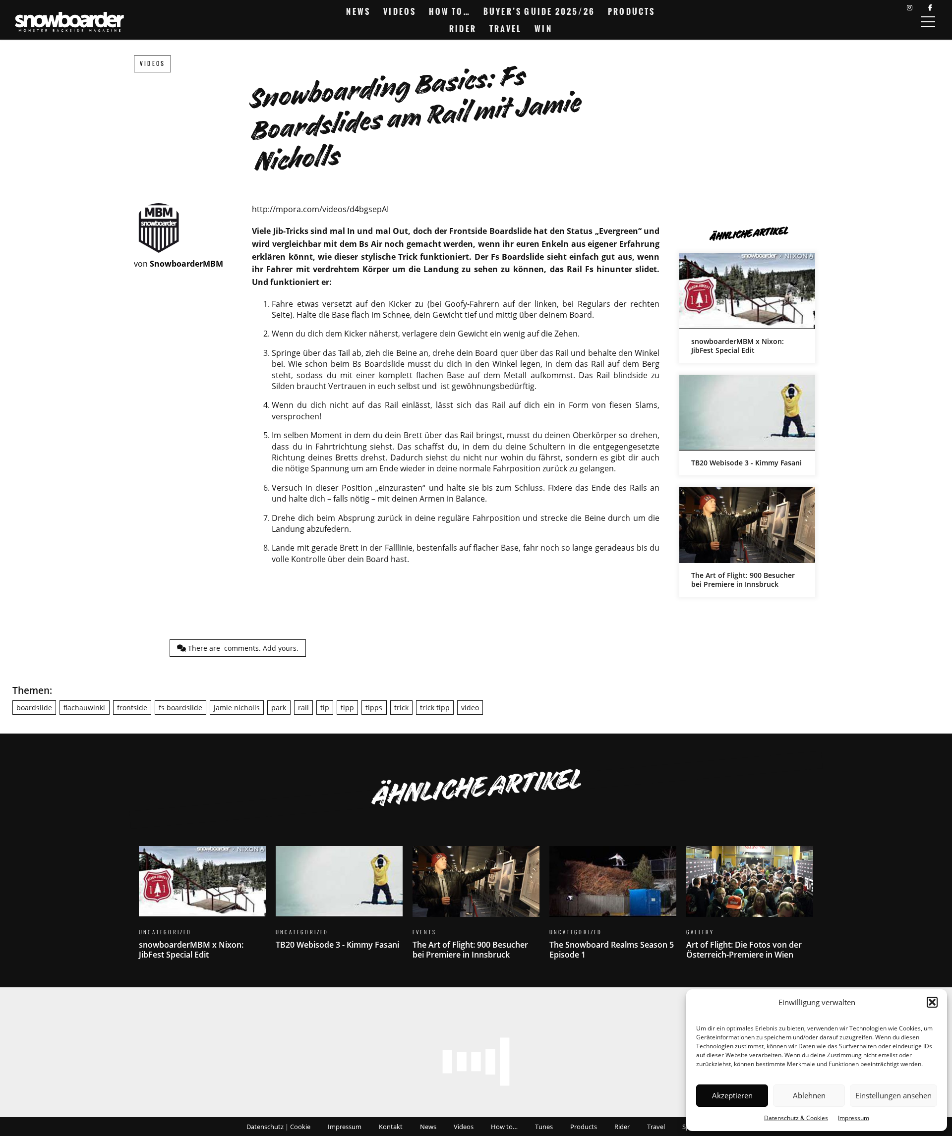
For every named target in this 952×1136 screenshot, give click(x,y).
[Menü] (927, 21)
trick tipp (435, 707)
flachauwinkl (84, 707)
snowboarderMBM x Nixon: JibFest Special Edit (747, 307)
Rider (462, 29)
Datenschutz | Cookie (278, 1126)
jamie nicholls (237, 707)
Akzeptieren (732, 1095)
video (470, 707)
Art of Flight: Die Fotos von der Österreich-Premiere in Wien (749, 908)
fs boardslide (180, 707)
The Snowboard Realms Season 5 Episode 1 (612, 908)
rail (303, 707)
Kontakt (391, 1126)
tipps (373, 707)
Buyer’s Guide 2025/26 (539, 11)
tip (324, 707)
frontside (132, 707)
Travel (505, 29)
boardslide (34, 707)
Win (543, 29)
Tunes (544, 1126)
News (358, 11)
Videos (399, 11)
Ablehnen (809, 1095)
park (278, 707)
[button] (932, 1002)
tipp (347, 707)
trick (401, 707)
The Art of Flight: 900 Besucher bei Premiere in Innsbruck (747, 542)
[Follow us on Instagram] (909, 7)
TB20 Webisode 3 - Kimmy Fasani (747, 425)
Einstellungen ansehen (893, 1095)
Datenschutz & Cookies (796, 1118)
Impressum (853, 1118)
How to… (449, 11)
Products (631, 11)
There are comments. (242, 648)
